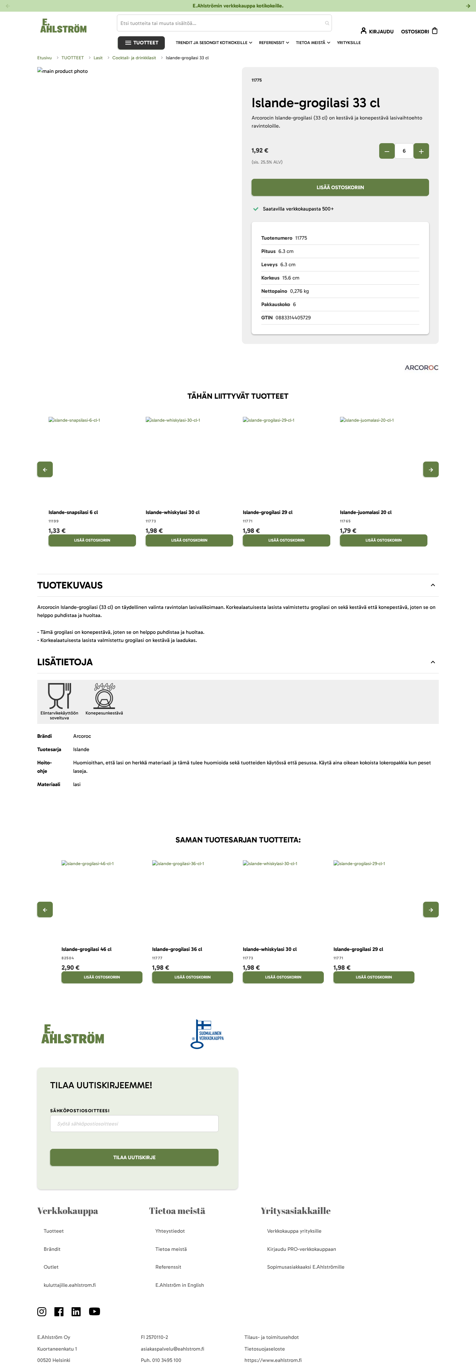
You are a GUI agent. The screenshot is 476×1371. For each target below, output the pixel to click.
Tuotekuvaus (70, 585)
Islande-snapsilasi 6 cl (73, 512)
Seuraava (431, 469)
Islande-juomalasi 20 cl (365, 512)
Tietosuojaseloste (264, 1349)
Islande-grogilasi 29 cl (267, 512)
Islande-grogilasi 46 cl (86, 949)
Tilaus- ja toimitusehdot (271, 1337)
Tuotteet (145, 43)
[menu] (271, 42)
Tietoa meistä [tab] (177, 1210)
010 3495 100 (166, 1360)
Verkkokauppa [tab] (67, 1210)
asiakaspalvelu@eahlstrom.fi (172, 1349)
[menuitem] (215, 42)
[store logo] (72, 1044)
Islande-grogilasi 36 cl (177, 949)
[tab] (238, 585)
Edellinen (45, 469)
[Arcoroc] (421, 368)
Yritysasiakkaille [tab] (296, 1210)
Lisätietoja (65, 662)
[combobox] (224, 23)
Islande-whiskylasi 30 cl (172, 512)
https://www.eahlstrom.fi (273, 1360)
